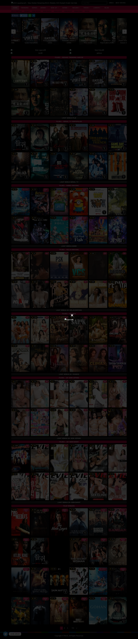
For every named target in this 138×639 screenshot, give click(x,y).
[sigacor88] (69, 319)
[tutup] (72, 315)
